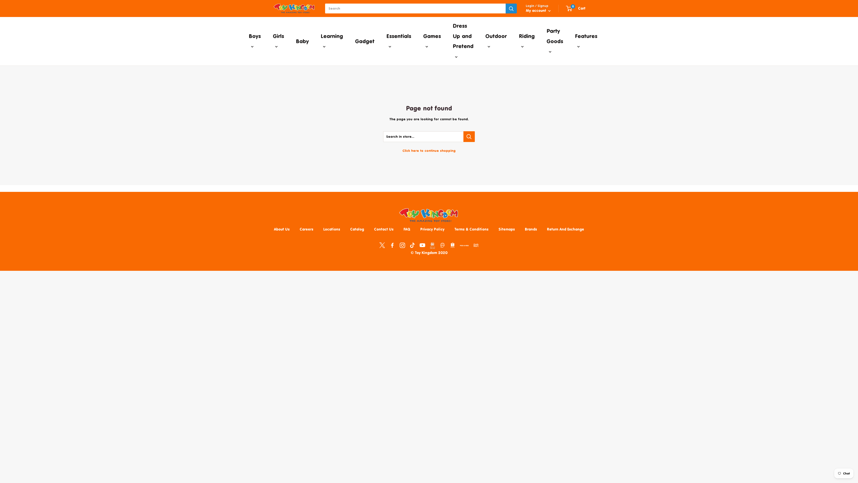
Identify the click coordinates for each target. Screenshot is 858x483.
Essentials (398, 36)
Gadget (364, 41)
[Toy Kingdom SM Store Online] (432, 245)
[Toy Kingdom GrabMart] (476, 245)
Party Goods (555, 36)
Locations (331, 229)
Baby (302, 41)
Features (586, 36)
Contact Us (383, 229)
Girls (278, 36)
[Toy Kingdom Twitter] (382, 245)
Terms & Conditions (471, 229)
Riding (527, 36)
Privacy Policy (432, 229)
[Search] (511, 8)
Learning (332, 36)
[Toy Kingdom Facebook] (392, 245)
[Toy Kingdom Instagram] (402, 245)
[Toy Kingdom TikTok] (412, 245)
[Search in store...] (469, 136)
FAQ (407, 229)
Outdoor (496, 36)
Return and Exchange (565, 229)
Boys (255, 36)
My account (536, 10)
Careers (306, 229)
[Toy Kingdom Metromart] (442, 245)
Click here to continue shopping (429, 150)
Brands (531, 229)
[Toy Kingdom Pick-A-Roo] (464, 246)
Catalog (357, 229)
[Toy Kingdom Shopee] (452, 245)
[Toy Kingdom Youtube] (422, 245)
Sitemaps (506, 229)
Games (432, 36)
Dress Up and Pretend (463, 35)
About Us (282, 229)
